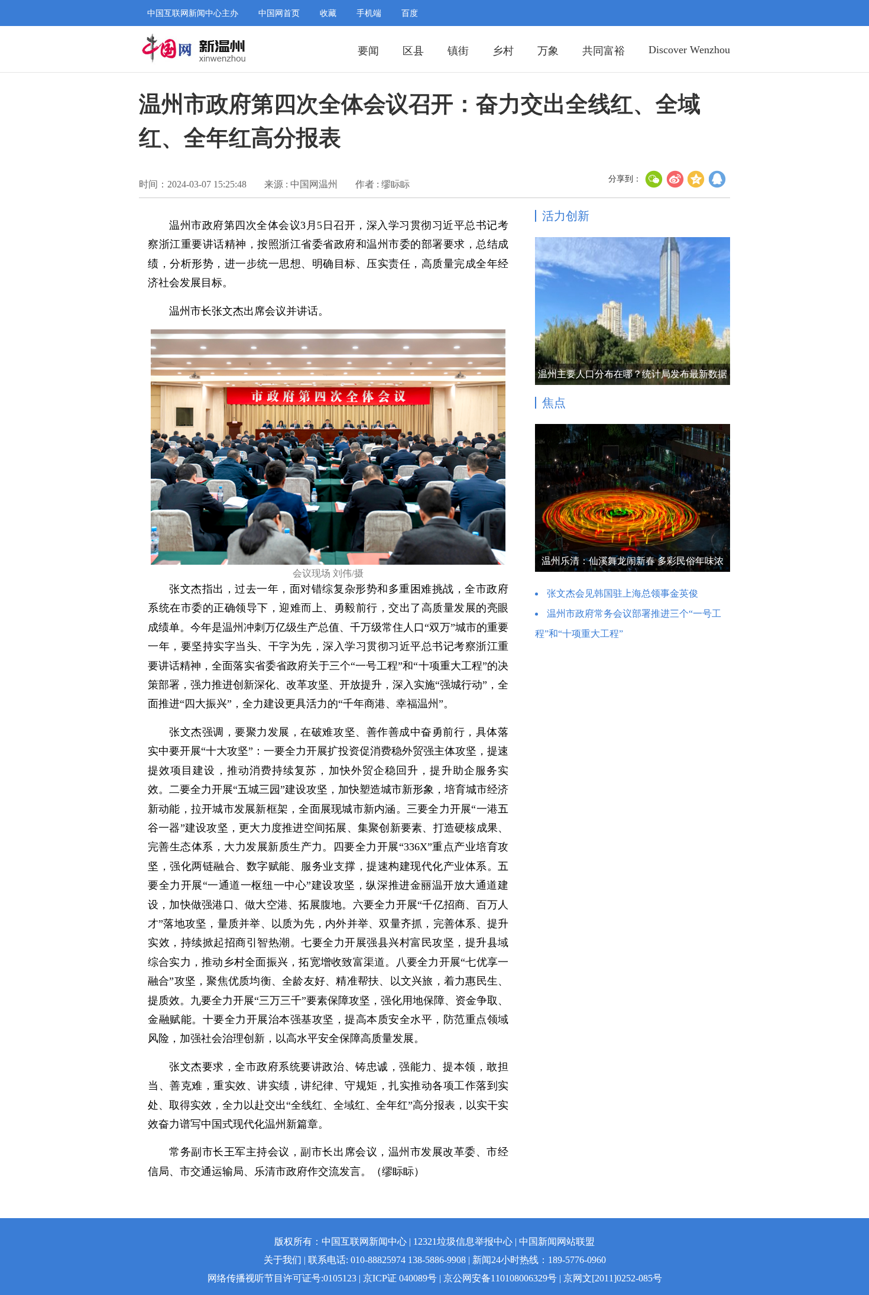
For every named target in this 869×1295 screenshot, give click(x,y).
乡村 (503, 51)
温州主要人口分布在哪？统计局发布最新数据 (632, 374)
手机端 (368, 13)
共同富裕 (603, 51)
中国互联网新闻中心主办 (192, 13)
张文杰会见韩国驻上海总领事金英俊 (622, 593)
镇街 (458, 51)
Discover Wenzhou (689, 50)
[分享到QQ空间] (696, 179)
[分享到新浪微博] (675, 179)
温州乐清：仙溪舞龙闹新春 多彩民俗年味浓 (632, 561)
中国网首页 (279, 13)
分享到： (624, 178)
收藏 (328, 13)
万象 (548, 51)
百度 (409, 13)
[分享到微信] (654, 179)
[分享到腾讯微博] (718, 179)
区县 (413, 51)
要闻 (368, 51)
